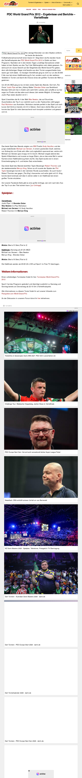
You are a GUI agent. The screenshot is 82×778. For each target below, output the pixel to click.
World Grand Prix (49, 9)
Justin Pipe (11, 87)
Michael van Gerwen (24, 148)
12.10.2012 (42, 22)
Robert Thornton (51, 166)
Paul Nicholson (7, 104)
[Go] (79, 50)
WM (34, 146)
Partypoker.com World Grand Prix (14, 293)
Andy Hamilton (48, 146)
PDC (39, 9)
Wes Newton (33, 99)
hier (39, 298)
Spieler (46, 2)
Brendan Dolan (40, 87)
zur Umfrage (36, 185)
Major (28, 9)
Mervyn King (22, 168)
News (34, 9)
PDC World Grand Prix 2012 (31, 60)
